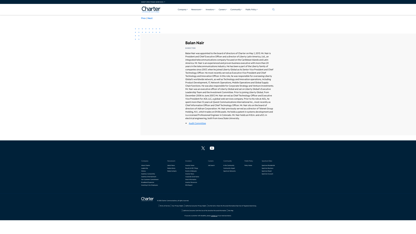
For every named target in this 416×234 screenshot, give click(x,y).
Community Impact (229, 168)
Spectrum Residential (268, 165)
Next (150, 18)
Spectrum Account (267, 174)
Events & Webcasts (191, 171)
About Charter (145, 165)
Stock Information (190, 179)
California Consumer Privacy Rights (195, 206)
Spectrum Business (267, 168)
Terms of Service (165, 206)
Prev (143, 18)
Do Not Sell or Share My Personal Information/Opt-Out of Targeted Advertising (232, 206)
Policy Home (248, 165)
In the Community (228, 165)
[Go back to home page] (147, 199)
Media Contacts (172, 171)
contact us (214, 215)
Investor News (189, 174)
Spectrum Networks (229, 171)
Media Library (171, 168)
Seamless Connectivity (148, 174)
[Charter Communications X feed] (203, 148)
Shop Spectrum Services (152, 2)
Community (235, 9)
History (143, 171)
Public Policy (251, 9)
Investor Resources (191, 182)
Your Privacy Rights (177, 206)
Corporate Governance (192, 176)
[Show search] (273, 9)
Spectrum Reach (267, 171)
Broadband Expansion (147, 182)
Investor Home (189, 165)
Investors (210, 9)
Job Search (211, 165)
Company (182, 9)
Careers (222, 9)
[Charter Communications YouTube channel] (212, 148)
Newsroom (196, 9)
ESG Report (188, 185)
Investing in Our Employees (149, 185)
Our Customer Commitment (149, 179)
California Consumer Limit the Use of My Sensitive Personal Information (204, 210)
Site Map (230, 210)
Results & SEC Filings (191, 168)
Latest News (171, 165)
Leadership (144, 168)
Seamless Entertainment (148, 176)
